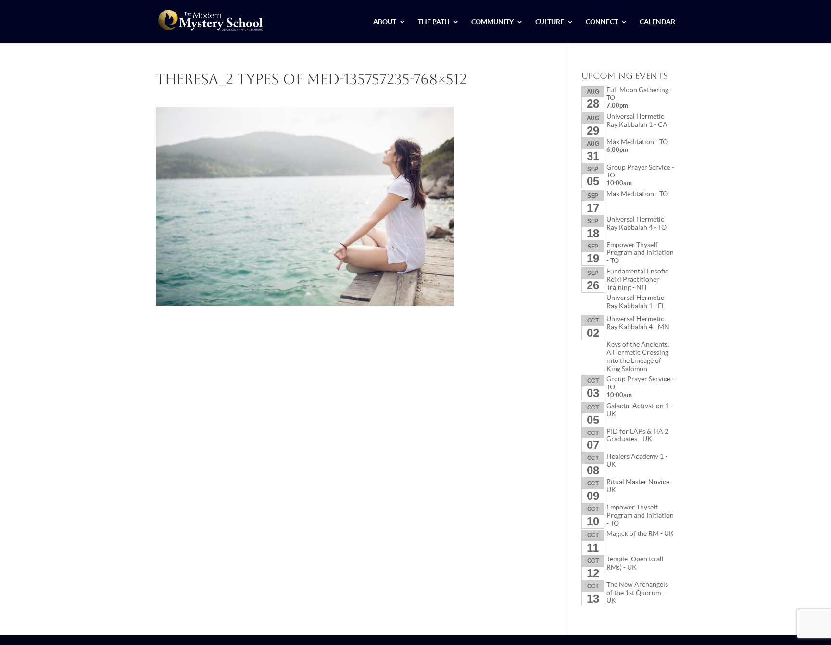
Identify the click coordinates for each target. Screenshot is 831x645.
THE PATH (434, 21)
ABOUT (384, 21)
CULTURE (549, 21)
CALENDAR (657, 21)
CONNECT (602, 21)
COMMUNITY (492, 21)
